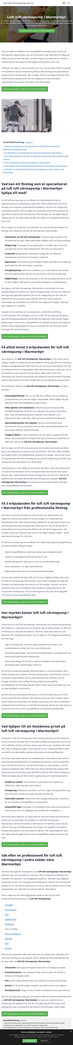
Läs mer (56, 1037)
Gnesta (8, 948)
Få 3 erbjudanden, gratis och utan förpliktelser (36, 31)
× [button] (71, 1031)
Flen (7, 914)
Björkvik (8, 938)
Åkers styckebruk (13, 933)
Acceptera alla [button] (30, 1041)
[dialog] (36, 1037)
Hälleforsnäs (11, 919)
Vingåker (9, 905)
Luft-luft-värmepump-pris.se (18, 3)
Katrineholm (10, 909)
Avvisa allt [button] (44, 1041)
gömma (29, 142)
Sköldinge (9, 924)
